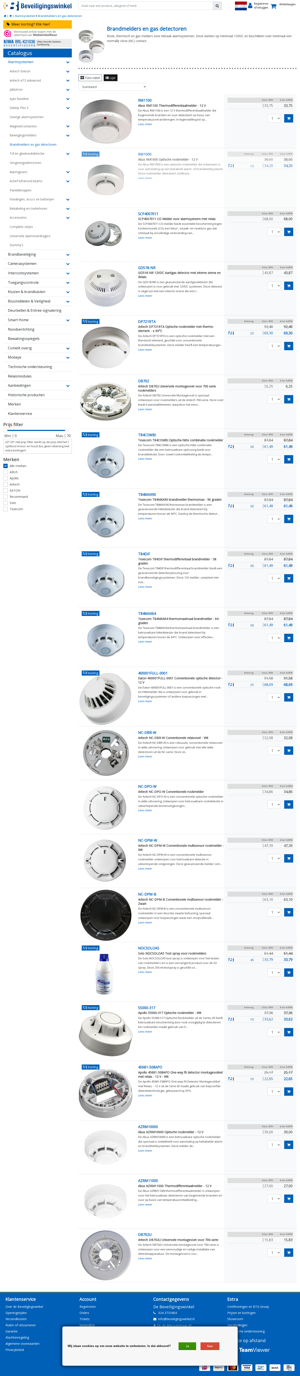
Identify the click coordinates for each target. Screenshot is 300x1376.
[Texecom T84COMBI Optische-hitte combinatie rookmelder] (105, 461)
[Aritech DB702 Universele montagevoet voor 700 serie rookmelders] (105, 402)
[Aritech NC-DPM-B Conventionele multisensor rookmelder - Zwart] (105, 915)
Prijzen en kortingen (241, 1313)
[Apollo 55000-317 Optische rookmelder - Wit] (105, 1034)
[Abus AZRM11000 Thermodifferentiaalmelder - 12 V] (105, 1201)
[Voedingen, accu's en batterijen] (67, 199)
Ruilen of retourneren (20, 1325)
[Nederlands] (241, 6)
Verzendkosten (16, 1319)
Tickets (85, 1319)
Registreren (88, 1307)
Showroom (235, 1319)
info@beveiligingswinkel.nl (176, 1319)
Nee (210, 1346)
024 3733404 (166, 1313)
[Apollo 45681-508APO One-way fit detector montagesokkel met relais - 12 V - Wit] (105, 1093)
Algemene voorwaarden (22, 1343)
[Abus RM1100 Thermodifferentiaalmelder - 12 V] (105, 121)
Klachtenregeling (17, 1337)
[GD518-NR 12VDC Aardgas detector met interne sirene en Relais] (105, 288)
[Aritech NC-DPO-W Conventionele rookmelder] (105, 807)
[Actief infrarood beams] (67, 181)
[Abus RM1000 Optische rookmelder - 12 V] (105, 180)
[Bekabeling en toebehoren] (67, 208)
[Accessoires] (67, 217)
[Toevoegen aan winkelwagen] (288, 118)
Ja (187, 1346)
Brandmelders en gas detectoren (60, 16)
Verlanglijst (87, 1325)
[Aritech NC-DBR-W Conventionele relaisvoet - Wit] (105, 753)
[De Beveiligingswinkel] (37, 6)
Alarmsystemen (25, 16)
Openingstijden (16, 1313)
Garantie (11, 1331)
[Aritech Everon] (67, 71)
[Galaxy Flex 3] (67, 107)
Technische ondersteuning (246, 1331)
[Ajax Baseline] (67, 98)
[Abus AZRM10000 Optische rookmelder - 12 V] (105, 1147)
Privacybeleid (14, 1350)
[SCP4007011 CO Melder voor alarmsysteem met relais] (105, 234)
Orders (84, 1313)
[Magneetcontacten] (67, 126)
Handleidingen (237, 1325)
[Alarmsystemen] (10, 16)
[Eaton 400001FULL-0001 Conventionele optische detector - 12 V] (105, 699)
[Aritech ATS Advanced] (67, 80)
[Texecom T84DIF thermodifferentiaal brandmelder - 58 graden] (105, 580)
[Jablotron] (67, 89)
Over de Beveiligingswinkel (24, 1307)
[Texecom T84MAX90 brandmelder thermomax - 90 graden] (105, 521)
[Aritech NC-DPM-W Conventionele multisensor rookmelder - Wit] (105, 861)
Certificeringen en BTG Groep (248, 1307)
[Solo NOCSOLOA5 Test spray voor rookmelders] (105, 974)
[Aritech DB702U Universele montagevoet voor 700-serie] (105, 1255)
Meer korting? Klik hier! (30, 24)
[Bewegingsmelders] (67, 135)
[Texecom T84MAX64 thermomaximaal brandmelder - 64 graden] (105, 640)
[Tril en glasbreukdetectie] (67, 153)
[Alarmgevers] (67, 171)
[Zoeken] (217, 5)
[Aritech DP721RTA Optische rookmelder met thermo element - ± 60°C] (105, 348)
